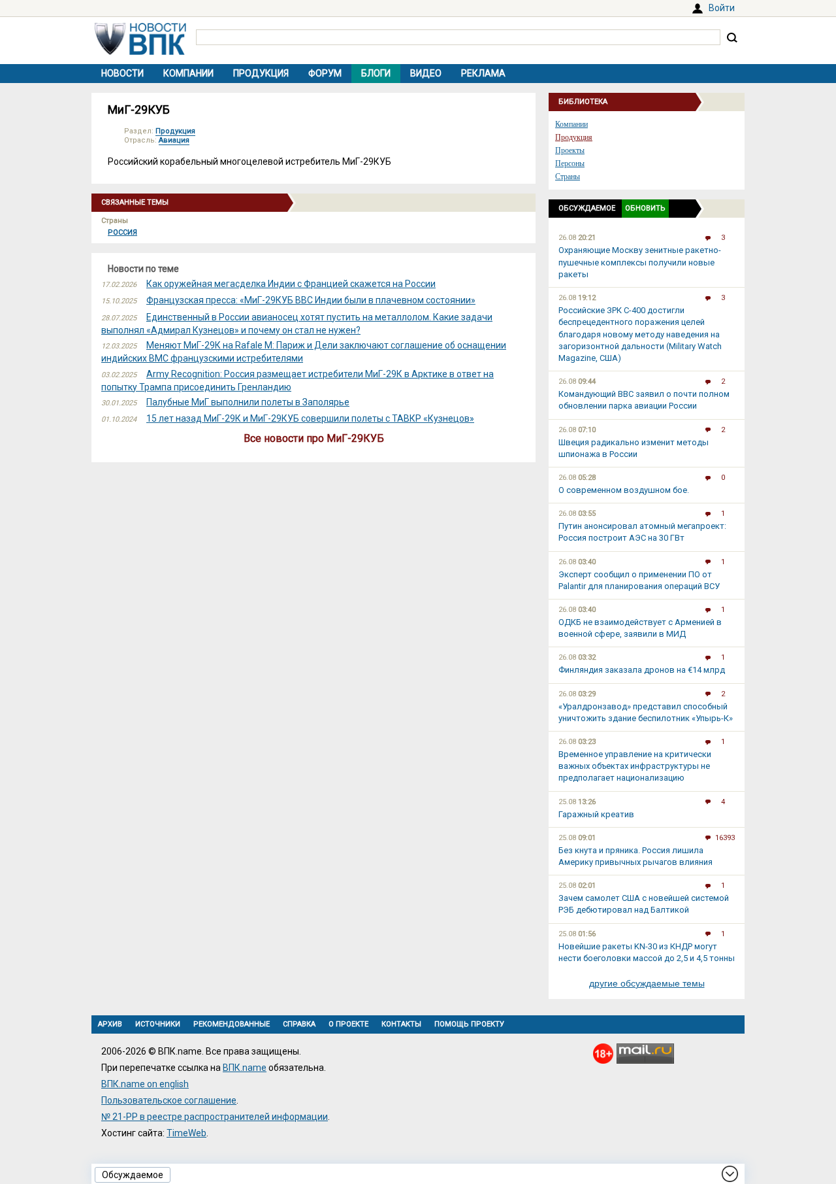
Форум (325, 73)
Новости (122, 73)
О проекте (348, 1024)
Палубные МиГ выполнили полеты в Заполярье (247, 402)
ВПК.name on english (145, 1084)
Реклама (483, 73)
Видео (426, 73)
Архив (110, 1024)
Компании (188, 73)
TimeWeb (186, 1133)
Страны (567, 176)
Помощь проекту (469, 1024)
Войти (722, 8)
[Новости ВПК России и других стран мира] (140, 51)
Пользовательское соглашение (168, 1100)
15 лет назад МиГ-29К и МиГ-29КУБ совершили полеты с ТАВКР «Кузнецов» (310, 418)
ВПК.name (244, 1067)
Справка (299, 1024)
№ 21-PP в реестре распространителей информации (214, 1116)
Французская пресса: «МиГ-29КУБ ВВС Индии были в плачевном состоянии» (310, 300)
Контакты (401, 1024)
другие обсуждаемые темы (647, 983)
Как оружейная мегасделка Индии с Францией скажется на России (291, 284)
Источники (157, 1024)
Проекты (570, 150)
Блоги (376, 73)
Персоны (570, 163)
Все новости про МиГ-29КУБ (314, 438)
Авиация (174, 140)
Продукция (261, 73)
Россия (122, 232)
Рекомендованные (231, 1024)
